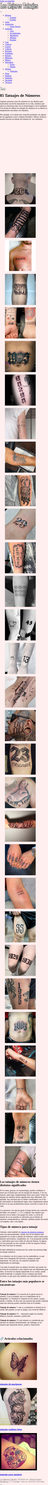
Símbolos (8, 78)
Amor (7, 22)
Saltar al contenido (7, 1)
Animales (8, 29)
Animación (9, 24)
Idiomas (8, 15)
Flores (12, 64)
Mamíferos (14, 35)
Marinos (13, 38)
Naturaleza (9, 62)
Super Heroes (15, 26)
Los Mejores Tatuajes (8, 1479)
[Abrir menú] (1, 11)
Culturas (8, 49)
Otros (7, 73)
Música (8, 60)
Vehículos (13, 71)
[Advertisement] (24, 146)
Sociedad (8, 80)
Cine (7, 42)
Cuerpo (8, 47)
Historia (8, 56)
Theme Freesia (35, 1479)
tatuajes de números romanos (32, 1232)
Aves (12, 31)
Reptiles (13, 40)
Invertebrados (15, 33)
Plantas (12, 67)
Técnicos (8, 82)
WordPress (4, 1482)
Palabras (8, 76)
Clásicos (8, 44)
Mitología (8, 58)
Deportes (8, 51)
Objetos (8, 69)
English (13, 20)
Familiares (9, 53)
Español (13, 18)
